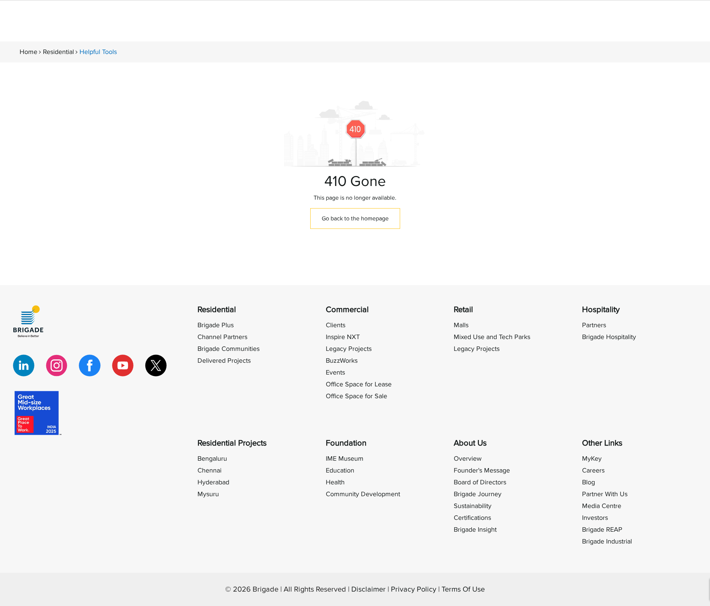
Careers (593, 470)
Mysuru (208, 494)
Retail (463, 310)
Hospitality (601, 310)
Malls (461, 325)
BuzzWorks (342, 361)
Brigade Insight (475, 530)
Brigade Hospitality (609, 337)
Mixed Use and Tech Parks (492, 337)
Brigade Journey (477, 494)
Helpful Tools (98, 52)
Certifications (472, 518)
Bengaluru (212, 459)
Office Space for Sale (356, 396)
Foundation (346, 443)
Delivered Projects (224, 361)
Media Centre (601, 506)
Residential (58, 52)
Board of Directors (480, 482)
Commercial (347, 310)
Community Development (363, 494)
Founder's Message (482, 470)
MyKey (592, 459)
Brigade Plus (215, 325)
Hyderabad (213, 482)
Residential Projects (232, 443)
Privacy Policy (413, 589)
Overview (467, 459)
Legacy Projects (349, 349)
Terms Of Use (463, 589)
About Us (470, 443)
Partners (594, 325)
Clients (335, 325)
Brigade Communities (228, 349)
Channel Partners (222, 337)
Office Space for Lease (359, 384)
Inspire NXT (343, 337)
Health (335, 482)
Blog (588, 482)
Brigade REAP (602, 530)
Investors (595, 518)
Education (340, 470)
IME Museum (345, 459)
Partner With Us (605, 494)
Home (28, 52)
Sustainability (472, 506)
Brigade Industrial (607, 541)
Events (335, 372)
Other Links (602, 443)
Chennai (209, 470)
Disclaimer (368, 589)
